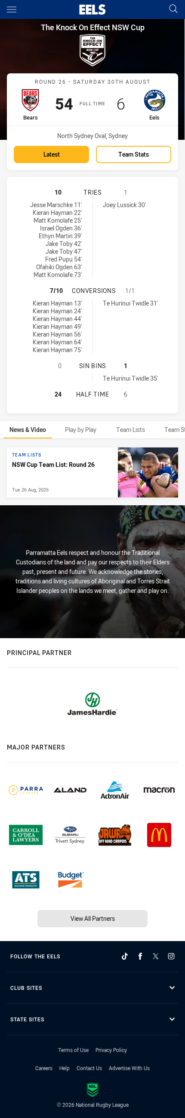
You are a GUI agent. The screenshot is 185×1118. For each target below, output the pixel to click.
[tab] (27, 429)
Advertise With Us (129, 1067)
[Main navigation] (11, 9)
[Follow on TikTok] (124, 956)
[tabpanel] (92, 472)
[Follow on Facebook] (140, 956)
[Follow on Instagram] (171, 956)
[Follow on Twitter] (155, 956)
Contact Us (89, 1067)
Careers (43, 1067)
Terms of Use (73, 1049)
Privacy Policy (111, 1049)
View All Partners (93, 918)
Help (64, 1067)
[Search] (173, 9)
